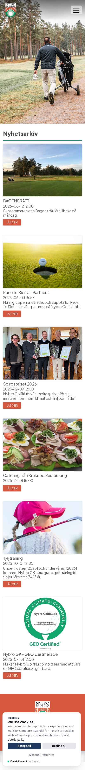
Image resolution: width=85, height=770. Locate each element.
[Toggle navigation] (76, 10)
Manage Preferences (41, 755)
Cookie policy (16, 740)
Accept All (24, 746)
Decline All (59, 746)
